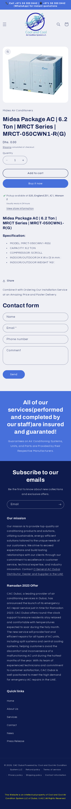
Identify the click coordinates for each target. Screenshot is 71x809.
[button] (4, 24)
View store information (20, 208)
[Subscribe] (60, 504)
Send (13, 374)
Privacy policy (15, 775)
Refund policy (33, 770)
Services (12, 717)
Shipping (7, 147)
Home (10, 701)
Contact (12, 725)
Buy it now (35, 183)
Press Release (15, 741)
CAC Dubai (18, 765)
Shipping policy (34, 775)
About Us (12, 709)
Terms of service (52, 770)
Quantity (8, 153)
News (10, 733)
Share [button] (10, 280)
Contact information (55, 775)
